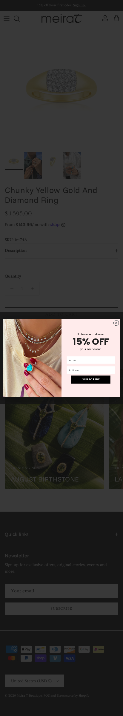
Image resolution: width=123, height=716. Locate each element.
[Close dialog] (116, 323)
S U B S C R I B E (90, 379)
